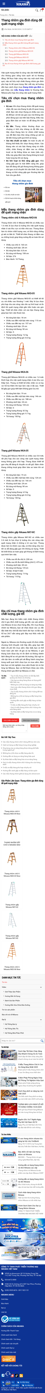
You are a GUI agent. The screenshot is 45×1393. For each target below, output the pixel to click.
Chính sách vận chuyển (10, 1344)
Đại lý (4, 1019)
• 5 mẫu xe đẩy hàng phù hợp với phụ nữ (24, 705)
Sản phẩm (5, 10)
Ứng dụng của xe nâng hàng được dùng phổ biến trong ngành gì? (21, 749)
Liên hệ (4, 1312)
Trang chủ (3, 15)
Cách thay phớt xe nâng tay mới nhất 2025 (30, 1092)
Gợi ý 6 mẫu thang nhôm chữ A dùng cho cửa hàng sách (21, 763)
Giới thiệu (5, 1299)
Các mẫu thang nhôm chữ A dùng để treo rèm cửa (21, 742)
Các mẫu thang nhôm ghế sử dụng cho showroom (21, 774)
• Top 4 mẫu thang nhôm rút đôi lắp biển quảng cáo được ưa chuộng (24, 677)
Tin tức (11, 15)
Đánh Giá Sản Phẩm (12, 1001)
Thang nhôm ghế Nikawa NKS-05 (21, 51)
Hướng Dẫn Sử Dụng (12, 996)
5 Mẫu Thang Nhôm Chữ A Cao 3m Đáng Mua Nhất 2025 (30, 1065)
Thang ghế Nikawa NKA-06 (19, 54)
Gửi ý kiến (35, 726)
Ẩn (31, 36)
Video (4, 987)
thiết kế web (33, 1388)
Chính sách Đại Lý (8, 1348)
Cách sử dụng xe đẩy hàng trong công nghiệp (19, 745)
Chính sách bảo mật (8, 1352)
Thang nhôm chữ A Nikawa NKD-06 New (12, 968)
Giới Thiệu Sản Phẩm (12, 992)
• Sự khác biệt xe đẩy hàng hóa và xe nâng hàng (25, 713)
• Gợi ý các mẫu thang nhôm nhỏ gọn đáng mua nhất (25, 688)
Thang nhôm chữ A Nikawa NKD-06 (22, 48)
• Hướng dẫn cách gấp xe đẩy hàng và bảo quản (25, 701)
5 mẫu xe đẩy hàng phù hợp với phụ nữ (17, 767)
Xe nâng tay (29, 1385)
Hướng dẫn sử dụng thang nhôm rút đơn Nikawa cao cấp (31, 1166)
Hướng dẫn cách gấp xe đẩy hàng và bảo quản (20, 771)
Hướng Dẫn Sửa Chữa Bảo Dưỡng (17, 1005)
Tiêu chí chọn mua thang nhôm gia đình (19, 40)
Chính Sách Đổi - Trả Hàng (11, 1339)
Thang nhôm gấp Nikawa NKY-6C (12, 906)
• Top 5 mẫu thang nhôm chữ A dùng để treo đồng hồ (26, 692)
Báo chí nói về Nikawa (10, 1015)
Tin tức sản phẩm (8, 1010)
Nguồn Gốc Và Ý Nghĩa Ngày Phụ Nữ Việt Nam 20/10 (29, 1120)
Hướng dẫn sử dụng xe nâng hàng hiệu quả (19, 756)
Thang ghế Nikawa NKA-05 (19, 57)
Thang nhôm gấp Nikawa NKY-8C (21, 60)
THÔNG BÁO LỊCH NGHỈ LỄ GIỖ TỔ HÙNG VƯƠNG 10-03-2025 (30, 1105)
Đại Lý (3, 1308)
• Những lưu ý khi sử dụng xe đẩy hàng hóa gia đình (26, 697)
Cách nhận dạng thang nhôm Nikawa (29, 1193)
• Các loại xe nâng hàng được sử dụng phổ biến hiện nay (25, 681)
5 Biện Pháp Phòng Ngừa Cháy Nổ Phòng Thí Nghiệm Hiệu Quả (31, 1079)
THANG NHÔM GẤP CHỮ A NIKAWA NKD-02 (12, 843)
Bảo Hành (5, 1303)
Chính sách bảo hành (9, 1335)
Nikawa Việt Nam (12, 1371)
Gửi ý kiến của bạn (10, 720)
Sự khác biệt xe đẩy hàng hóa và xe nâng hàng (20, 759)
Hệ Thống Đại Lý (11, 1024)
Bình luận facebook (30, 720)
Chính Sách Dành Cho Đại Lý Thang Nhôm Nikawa (29, 1207)
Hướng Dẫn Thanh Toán (10, 1331)
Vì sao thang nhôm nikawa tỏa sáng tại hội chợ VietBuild (30, 1139)
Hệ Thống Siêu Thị (11, 1029)
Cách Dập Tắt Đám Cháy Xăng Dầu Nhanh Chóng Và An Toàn (30, 1052)
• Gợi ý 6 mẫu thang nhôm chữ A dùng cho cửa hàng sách (25, 708)
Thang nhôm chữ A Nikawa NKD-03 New (12, 875)
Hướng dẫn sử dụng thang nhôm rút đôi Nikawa (31, 1180)
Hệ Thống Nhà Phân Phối (14, 1033)
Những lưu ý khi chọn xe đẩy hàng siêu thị (18, 753)
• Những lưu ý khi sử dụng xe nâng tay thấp (26, 685)
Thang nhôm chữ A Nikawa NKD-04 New (12, 812)
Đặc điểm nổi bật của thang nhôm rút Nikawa (29, 1153)
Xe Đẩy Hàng (24, 1382)
